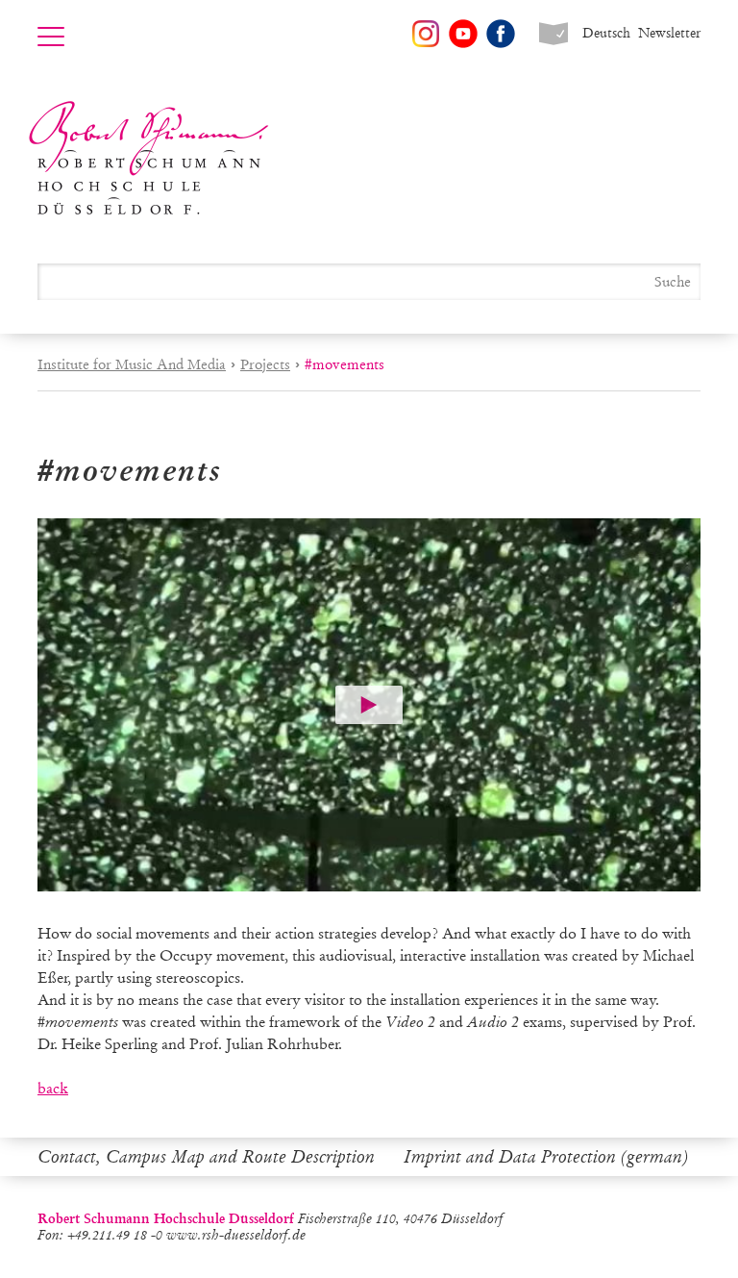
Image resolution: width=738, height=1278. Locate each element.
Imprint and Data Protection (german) (546, 1156)
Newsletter (669, 33)
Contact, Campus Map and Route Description (206, 1156)
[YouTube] (463, 33)
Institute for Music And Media (131, 364)
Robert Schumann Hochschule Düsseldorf (149, 158)
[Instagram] (425, 33)
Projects (265, 364)
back (52, 1088)
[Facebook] (500, 33)
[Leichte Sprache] (553, 33)
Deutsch (606, 33)
